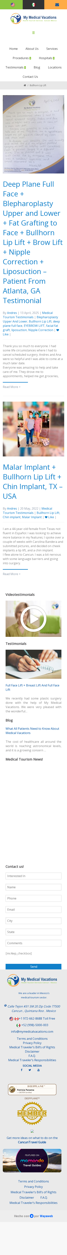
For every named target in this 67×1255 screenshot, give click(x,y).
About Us (32, 49)
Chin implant (11, 517)
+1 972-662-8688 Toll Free (37, 1018)
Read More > (11, 387)
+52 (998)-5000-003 (34, 1025)
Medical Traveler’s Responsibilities (32, 1060)
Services (52, 49)
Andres (12, 313)
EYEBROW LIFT (34, 326)
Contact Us (30, 77)
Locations (55, 67)
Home (13, 49)
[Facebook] (23, 1071)
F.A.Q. (32, 1056)
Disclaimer (32, 1051)
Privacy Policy (32, 1043)
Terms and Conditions (32, 1039)
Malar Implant (32, 517)
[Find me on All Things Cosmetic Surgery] (32, 1115)
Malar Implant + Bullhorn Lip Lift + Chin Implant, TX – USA (33, 481)
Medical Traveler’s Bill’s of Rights (32, 1047)
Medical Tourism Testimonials (28, 315)
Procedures (21, 58)
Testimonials (14, 67)
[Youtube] (40, 1071)
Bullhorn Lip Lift (40, 321)
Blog (37, 67)
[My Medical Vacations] (33, 18)
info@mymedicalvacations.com (32, 1031)
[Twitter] (32, 1071)
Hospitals (46, 58)
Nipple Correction (40, 330)
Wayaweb (46, 1216)
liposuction (19, 330)
